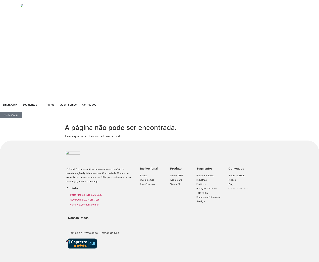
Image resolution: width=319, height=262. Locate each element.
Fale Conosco (147, 184)
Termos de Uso (109, 232)
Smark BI (175, 184)
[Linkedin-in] (227, 218)
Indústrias (201, 179)
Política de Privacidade (83, 232)
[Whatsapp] (227, 223)
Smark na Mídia (236, 175)
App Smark (176, 179)
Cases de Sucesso (238, 188)
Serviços (200, 201)
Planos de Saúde (205, 175)
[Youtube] (243, 218)
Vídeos (232, 179)
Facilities (201, 184)
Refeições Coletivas (206, 188)
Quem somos (147, 179)
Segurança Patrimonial (208, 197)
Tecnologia (202, 192)
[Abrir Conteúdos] (98, 105)
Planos (143, 175)
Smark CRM (176, 175)
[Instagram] (232, 218)
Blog (230, 184)
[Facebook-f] (238, 218)
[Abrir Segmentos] (39, 105)
